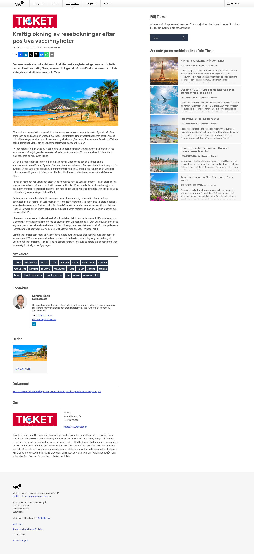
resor (71, 269)
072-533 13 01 (44, 315)
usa (68, 275)
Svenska (17, 540)
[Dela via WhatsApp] (46, 55)
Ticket (17, 275)
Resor (81, 269)
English (25, 540)
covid (53, 262)
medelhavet (20, 269)
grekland (64, 262)
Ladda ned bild (23, 369)
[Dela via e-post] (52, 55)
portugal (33, 269)
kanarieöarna (88, 262)
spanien (91, 269)
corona (43, 262)
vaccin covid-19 (91, 275)
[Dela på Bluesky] (41, 55)
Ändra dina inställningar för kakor (28, 529)
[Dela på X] (31, 55)
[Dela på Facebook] (20, 55)
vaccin (76, 275)
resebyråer (59, 269)
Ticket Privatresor (33, 275)
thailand (103, 269)
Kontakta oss (44, 518)
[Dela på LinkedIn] (25, 55)
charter (17, 262)
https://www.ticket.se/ (75, 426)
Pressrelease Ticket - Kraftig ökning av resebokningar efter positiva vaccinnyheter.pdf (57, 391)
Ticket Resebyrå (54, 275)
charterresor (30, 262)
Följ (155, 37)
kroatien (102, 262)
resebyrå (45, 269)
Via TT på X (18, 524)
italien (75, 262)
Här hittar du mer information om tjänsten (32, 496)
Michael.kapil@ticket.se (44, 319)
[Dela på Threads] (36, 55)
